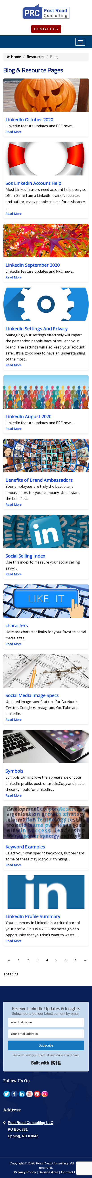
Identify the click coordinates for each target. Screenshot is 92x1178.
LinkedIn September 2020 (33, 265)
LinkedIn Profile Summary (33, 916)
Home (15, 56)
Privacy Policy (25, 1172)
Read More (14, 132)
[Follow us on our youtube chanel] (29, 1094)
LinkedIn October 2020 (29, 120)
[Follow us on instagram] (44, 1094)
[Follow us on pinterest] (37, 1094)
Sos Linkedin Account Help (33, 183)
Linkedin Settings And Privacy (37, 329)
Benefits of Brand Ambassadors (39, 480)
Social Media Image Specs (32, 695)
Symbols (14, 771)
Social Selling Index (25, 556)
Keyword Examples (25, 847)
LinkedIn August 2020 (28, 416)
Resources (35, 56)
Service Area (48, 1172)
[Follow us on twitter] (6, 1094)
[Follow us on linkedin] (22, 1094)
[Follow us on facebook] (14, 1094)
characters (17, 625)
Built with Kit (46, 1063)
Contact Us (46, 29)
